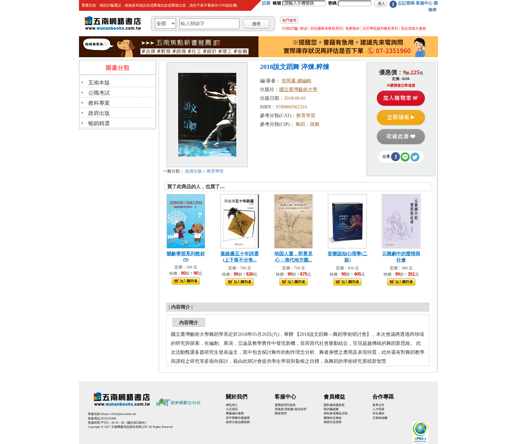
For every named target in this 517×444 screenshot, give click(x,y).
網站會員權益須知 (336, 413)
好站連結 (378, 413)
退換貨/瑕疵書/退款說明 (290, 409)
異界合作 (378, 405)
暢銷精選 (99, 123)
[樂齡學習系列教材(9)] (186, 220)
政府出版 (99, 113)
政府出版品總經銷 (238, 422)
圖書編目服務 (235, 413)
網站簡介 (232, 405)
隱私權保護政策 (334, 405)
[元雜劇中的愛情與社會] (401, 220)
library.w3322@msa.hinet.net (118, 414)
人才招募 (378, 409)
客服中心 (424, 3)
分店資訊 (232, 409)
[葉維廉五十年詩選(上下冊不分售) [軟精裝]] (239, 220)
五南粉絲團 (379, 417)
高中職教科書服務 (238, 417)
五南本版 (99, 83)
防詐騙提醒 (331, 409)
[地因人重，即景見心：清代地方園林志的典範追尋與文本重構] (293, 220)
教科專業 (99, 103)
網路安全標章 (333, 422)
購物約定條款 (333, 417)
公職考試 (99, 93)
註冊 (266, 3)
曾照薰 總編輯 (296, 80)
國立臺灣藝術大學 (298, 89)
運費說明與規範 (285, 405)
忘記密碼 (406, 3)
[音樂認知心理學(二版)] (347, 220)
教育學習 (215, 171)
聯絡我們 (281, 413)
